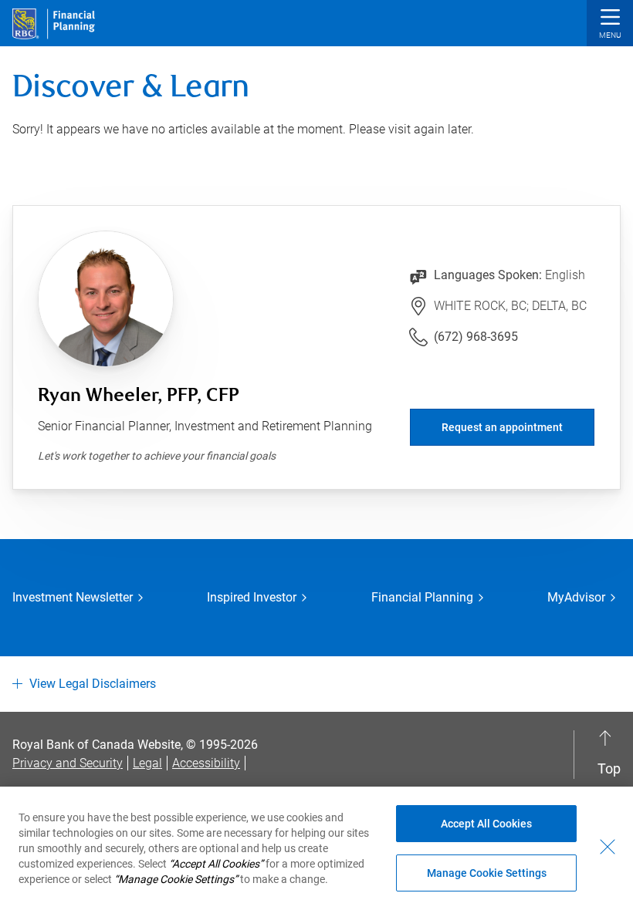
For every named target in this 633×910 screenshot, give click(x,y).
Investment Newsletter (72, 597)
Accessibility (206, 763)
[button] (610, 25)
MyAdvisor (576, 597)
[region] (316, 848)
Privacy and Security (67, 763)
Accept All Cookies (486, 823)
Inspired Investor (251, 597)
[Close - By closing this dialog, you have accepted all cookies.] (607, 846)
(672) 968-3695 (476, 336)
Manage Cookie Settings (487, 873)
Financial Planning (422, 597)
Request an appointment (502, 427)
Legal (147, 763)
